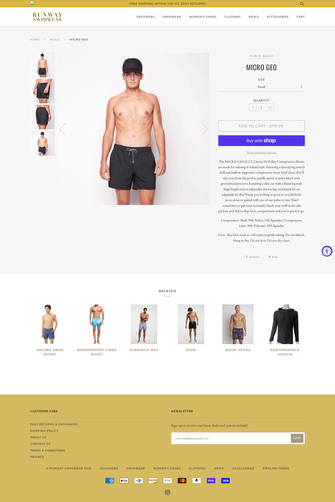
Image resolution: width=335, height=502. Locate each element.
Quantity (262, 100)
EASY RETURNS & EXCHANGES (54, 424)
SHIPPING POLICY (44, 431)
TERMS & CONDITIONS (47, 450)
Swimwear (172, 16)
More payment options (261, 152)
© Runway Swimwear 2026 (68, 468)
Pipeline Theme (276, 468)
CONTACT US (40, 444)
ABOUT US (38, 437)
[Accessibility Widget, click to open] (327, 251)
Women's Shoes (203, 16)
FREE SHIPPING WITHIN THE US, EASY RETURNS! (167, 3)
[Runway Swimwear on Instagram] (167, 493)
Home (35, 39)
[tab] (261, 201)
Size (261, 79)
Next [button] (202, 128)
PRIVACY (37, 457)
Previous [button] (65, 128)
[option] (134, 129)
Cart (300, 16)
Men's (254, 16)
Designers (146, 16)
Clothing (232, 16)
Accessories (278, 16)
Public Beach (261, 56)
